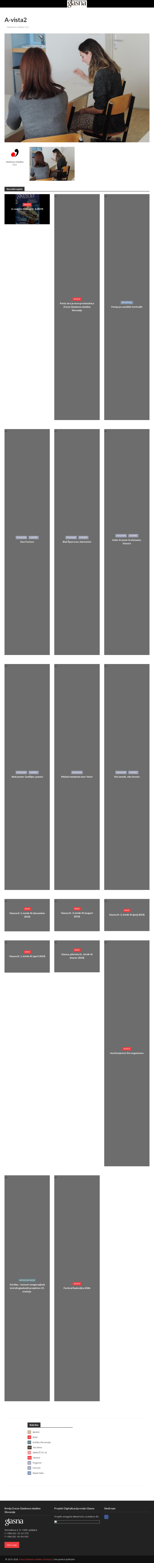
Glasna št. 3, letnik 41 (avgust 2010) (77, 914)
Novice (27, 204)
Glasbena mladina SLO (18, 27)
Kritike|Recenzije (27, 1280)
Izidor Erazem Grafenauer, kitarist (127, 541)
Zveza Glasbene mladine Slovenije (35, 1559)
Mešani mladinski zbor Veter (77, 776)
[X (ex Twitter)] (112, 1517)
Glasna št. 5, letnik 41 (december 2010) (27, 915)
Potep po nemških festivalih (126, 306)
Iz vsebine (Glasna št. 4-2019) (27, 208)
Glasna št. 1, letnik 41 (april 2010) (27, 956)
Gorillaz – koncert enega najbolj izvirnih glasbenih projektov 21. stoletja (27, 1288)
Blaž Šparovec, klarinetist (77, 541)
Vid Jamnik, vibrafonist (127, 776)
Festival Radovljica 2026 (77, 1287)
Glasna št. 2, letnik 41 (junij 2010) (127, 914)
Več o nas (12, 1544)
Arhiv (27, 909)
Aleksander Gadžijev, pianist (27, 776)
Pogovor (21, 537)
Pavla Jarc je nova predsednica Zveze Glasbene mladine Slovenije (77, 307)
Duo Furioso (27, 541)
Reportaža (127, 302)
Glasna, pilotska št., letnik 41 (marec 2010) (77, 956)
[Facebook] (106, 1517)
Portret (33, 537)
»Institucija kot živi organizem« (127, 1053)
